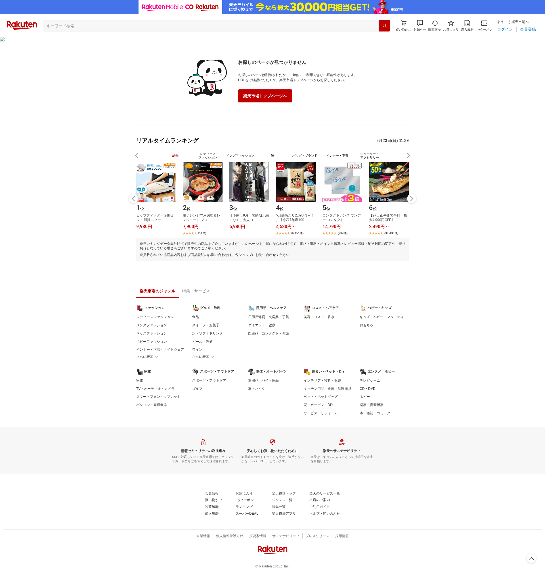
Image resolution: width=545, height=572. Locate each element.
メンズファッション (151, 325)
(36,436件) (391, 233)
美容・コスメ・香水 (319, 317)
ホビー (365, 397)
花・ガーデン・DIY (318, 405)
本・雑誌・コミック (375, 413)
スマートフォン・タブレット (158, 397)
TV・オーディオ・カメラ (155, 389)
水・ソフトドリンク (207, 333)
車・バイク (256, 389)
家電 (139, 380)
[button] (420, 25)
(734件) (342, 233)
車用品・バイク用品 (263, 380)
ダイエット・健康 (261, 325)
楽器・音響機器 (371, 405)
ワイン (197, 350)
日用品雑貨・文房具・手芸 (268, 317)
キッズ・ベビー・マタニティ (382, 317)
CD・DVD (368, 389)
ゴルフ (197, 389)
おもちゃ (366, 325)
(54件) (202, 233)
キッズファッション (151, 333)
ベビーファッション (151, 342)
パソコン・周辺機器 (151, 405)
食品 (195, 317)
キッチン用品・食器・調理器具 (327, 389)
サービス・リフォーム (321, 413)
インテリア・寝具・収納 (322, 380)
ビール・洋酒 (202, 342)
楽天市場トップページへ (265, 96)
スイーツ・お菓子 (205, 325)
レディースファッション (155, 317)
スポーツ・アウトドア (209, 380)
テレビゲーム (370, 380)
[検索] (384, 25)
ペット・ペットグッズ (321, 397)
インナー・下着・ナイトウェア (160, 350)
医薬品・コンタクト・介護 (268, 333)
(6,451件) (297, 233)
